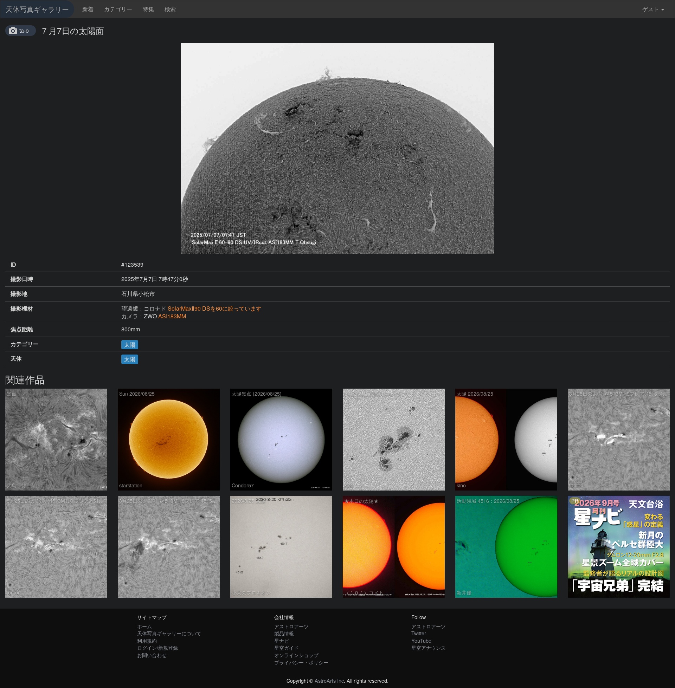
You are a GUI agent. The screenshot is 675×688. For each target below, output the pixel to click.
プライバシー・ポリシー (301, 662)
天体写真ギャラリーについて (169, 633)
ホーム (144, 626)
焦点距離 (22, 329)
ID (13, 264)
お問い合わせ (152, 654)
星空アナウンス (428, 647)
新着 (88, 9)
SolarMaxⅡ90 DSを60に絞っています (215, 308)
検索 (170, 9)
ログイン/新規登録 (157, 647)
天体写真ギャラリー (37, 9)
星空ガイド (286, 647)
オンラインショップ (296, 654)
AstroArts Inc (329, 680)
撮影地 (19, 294)
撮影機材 (22, 308)
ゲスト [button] (651, 9)
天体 (16, 358)
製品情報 (284, 633)
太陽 (129, 344)
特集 (148, 9)
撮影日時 (22, 279)
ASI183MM (172, 316)
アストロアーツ (291, 626)
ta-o (24, 30)
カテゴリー (118, 9)
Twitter (418, 633)
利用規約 (147, 640)
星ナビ (281, 640)
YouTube (421, 640)
